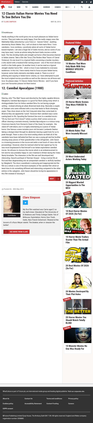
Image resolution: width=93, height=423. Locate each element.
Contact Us (28, 398)
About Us (6, 398)
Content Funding (52, 403)
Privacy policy (73, 398)
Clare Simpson (10, 22)
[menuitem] (6, 2)
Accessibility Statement (33, 403)
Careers (71, 403)
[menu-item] (10, 7)
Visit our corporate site (76, 391)
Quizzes (25, 2)
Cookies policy (8, 403)
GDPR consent (8, 408)
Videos (17, 2)
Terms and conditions (54, 398)
